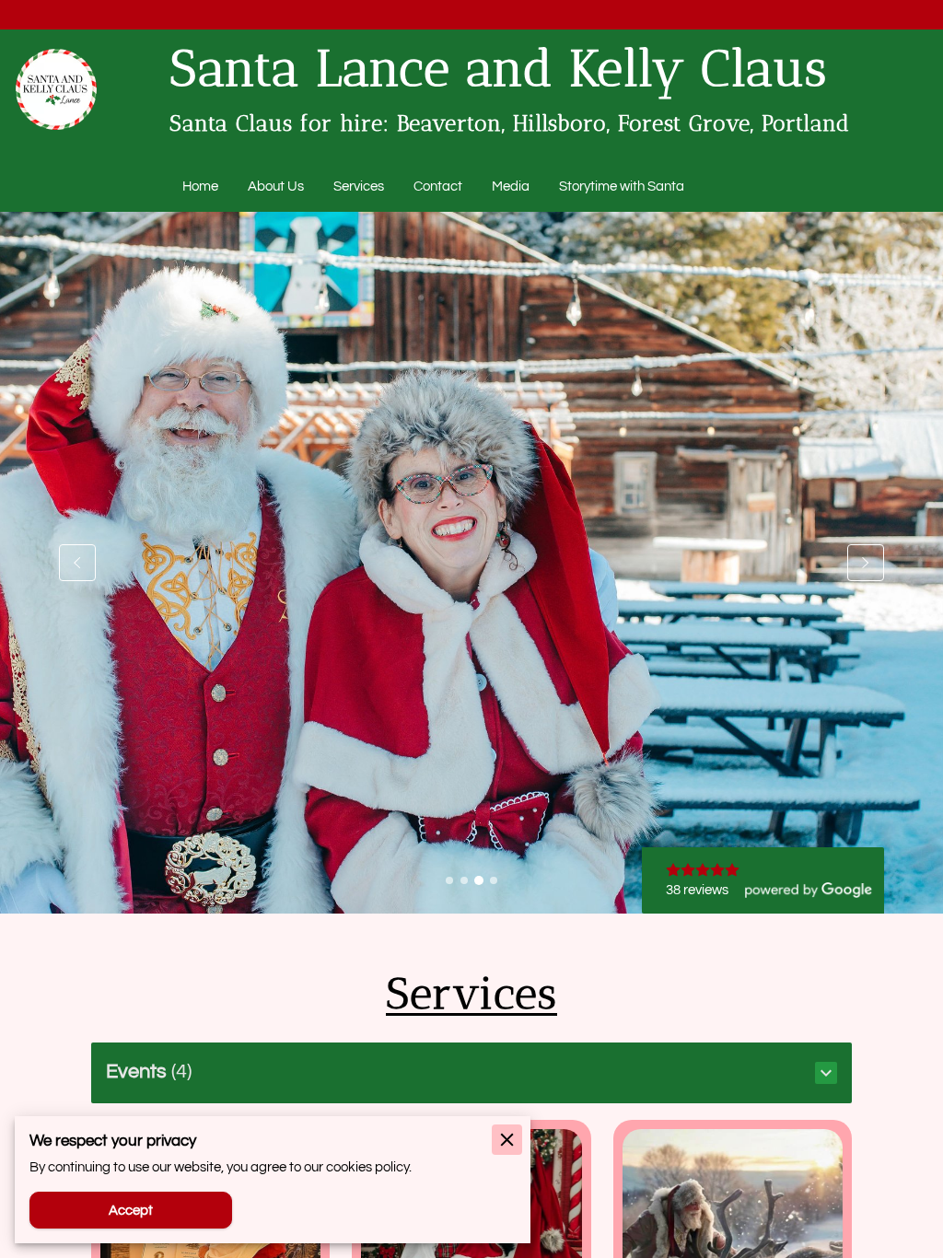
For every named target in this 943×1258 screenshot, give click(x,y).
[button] (472, 1073)
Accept (131, 1210)
